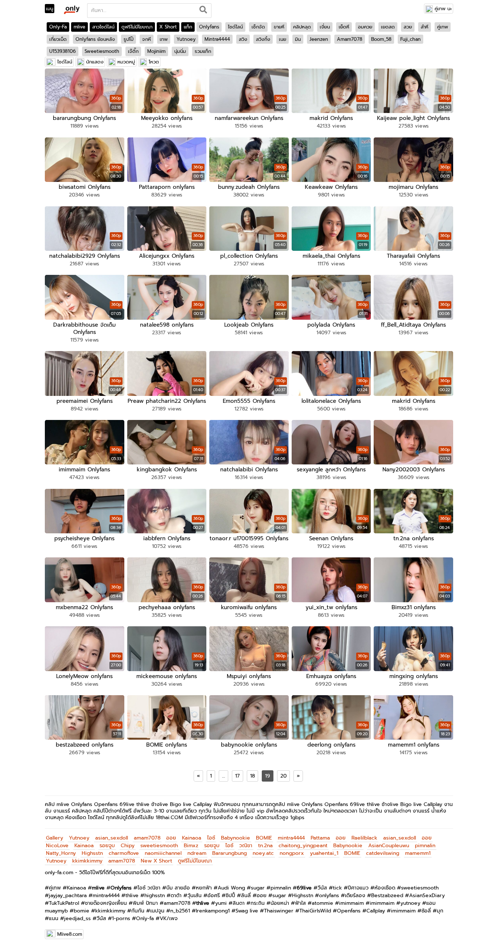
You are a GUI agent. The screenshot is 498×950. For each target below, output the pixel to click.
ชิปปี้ (230, 895)
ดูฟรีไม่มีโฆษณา (136, 26)
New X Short (156, 861)
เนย (282, 39)
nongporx (292, 853)
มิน (298, 39)
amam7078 (147, 838)
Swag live (247, 911)
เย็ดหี (344, 26)
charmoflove (124, 853)
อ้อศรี (213, 895)
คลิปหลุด (302, 26)
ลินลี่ (246, 895)
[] (203, 10)
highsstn (154, 895)
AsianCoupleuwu (388, 845)
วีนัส (322, 888)
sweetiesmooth (159, 845)
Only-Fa (58, 26)
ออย (171, 838)
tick (337, 888)
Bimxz (191, 845)
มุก (440, 911)
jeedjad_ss (77, 918)
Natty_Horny (61, 853)
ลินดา (239, 903)
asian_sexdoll (111, 838)
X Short (168, 26)
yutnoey (410, 903)
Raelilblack (364, 838)
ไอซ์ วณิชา (148, 888)
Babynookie (235, 838)
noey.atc (263, 853)
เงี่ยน (325, 26)
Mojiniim (156, 51)
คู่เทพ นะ (443, 8)
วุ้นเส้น (194, 895)
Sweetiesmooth (102, 51)
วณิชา (245, 845)
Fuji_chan (410, 39)
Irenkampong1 (213, 911)
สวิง (243, 39)
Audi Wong (231, 888)
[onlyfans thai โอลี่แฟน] (71, 9)
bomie (81, 911)
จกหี (146, 39)
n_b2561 (180, 911)
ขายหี (279, 26)
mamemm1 (418, 853)
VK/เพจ (169, 918)
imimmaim (351, 903)
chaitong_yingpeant (303, 845)
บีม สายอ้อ (178, 888)
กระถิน (257, 903)
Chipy (128, 845)
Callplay (375, 911)
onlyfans (329, 895)
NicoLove (57, 845)
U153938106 (62, 51)
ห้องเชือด (384, 888)
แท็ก (188, 26)
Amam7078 (349, 39)
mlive (79, 26)
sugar (258, 888)
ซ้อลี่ (426, 911)
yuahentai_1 (324, 853)
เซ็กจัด (258, 26)
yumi (221, 903)
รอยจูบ (107, 845)
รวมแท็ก (203, 51)
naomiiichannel (163, 853)
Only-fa (145, 918)
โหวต (154, 61)
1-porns (121, 918)
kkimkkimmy (87, 861)
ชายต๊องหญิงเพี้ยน (106, 903)
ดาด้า (176, 895)
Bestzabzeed (387, 895)
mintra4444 (291, 838)
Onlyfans (209, 26)
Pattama (320, 838)
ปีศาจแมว (358, 888)
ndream (196, 853)
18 (252, 776)
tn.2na (265, 845)
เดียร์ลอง (355, 895)
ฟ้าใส (300, 903)
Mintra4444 (217, 39)
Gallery (54, 838)
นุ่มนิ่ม (180, 51)
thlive (132, 895)
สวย (408, 26)
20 (283, 776)
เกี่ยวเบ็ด (58, 39)
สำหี (424, 26)
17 (237, 776)
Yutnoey (186, 39)
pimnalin (425, 845)
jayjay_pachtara (68, 895)
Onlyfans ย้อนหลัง (95, 39)
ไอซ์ (211, 838)
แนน (53, 918)
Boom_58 (381, 39)
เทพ (164, 39)
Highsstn (92, 853)
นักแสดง (95, 61)
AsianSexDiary (427, 895)
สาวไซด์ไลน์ (103, 26)
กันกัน (137, 911)
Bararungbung (229, 853)
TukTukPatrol (64, 903)
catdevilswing (382, 853)
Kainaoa (191, 838)
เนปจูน (157, 911)
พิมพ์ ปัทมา (145, 903)
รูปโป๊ (128, 39)
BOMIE (264, 838)
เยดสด (388, 26)
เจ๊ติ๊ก (133, 51)
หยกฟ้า (204, 888)
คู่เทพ (442, 26)
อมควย (365, 26)
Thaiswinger (278, 911)
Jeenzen (319, 39)
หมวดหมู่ (126, 61)
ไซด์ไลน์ (235, 26)
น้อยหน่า (280, 903)
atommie (322, 903)
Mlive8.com (69, 934)
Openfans (349, 911)
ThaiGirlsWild (315, 911)
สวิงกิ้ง (263, 39)
